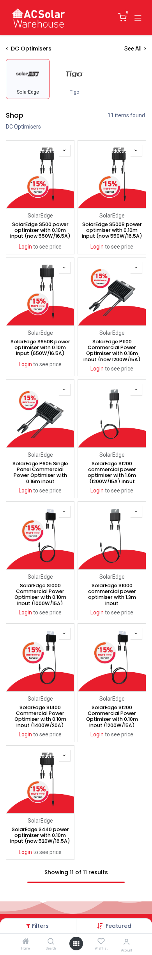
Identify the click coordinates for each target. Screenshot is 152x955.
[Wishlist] (101, 941)
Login (25, 247)
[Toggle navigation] (138, 17)
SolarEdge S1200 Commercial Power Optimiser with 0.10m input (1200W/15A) (112, 716)
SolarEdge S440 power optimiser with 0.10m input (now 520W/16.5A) (40, 835)
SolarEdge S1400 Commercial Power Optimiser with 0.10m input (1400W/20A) (40, 716)
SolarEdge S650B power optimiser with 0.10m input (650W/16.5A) (40, 347)
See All (133, 48)
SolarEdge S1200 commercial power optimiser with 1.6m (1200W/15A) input (112, 472)
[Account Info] (126, 942)
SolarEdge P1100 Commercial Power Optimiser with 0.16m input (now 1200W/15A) (112, 350)
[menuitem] (27, 79)
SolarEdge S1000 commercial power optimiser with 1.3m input (112, 594)
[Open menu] (76, 943)
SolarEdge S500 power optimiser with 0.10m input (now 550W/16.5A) (40, 230)
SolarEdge (40, 215)
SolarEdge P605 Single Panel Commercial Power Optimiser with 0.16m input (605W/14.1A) (40, 472)
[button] (118, 926)
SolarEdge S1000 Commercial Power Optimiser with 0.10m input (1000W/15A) (40, 594)
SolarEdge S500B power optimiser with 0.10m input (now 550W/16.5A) (112, 230)
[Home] (25, 942)
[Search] (51, 942)
